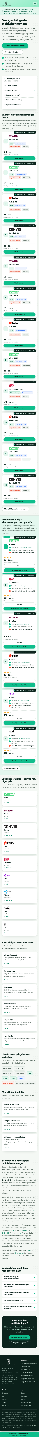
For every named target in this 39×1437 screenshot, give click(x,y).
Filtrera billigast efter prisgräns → (15, 509)
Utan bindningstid (26, 1372)
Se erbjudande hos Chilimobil (19, 608)
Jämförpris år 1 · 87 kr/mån (24, 163)
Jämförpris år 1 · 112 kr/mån (24, 257)
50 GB (13, 1078)
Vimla (19, 1233)
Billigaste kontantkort (28, 1382)
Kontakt (23, 1399)
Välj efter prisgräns (19, 1343)
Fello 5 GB (13, 202)
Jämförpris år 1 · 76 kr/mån (24, 132)
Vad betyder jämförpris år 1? (13, 1300)
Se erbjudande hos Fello (19, 685)
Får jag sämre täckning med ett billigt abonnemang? (16, 1293)
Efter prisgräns (25, 1366)
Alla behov (5, 1405)
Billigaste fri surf (26, 1369)
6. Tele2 (12, 735)
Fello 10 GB (13, 327)
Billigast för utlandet (27, 1379)
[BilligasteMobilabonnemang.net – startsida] (6, 4)
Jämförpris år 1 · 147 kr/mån (24, 350)
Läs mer (19, 566)
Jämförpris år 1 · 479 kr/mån (24, 728)
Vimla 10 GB (13, 171)
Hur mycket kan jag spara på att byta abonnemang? (16, 1285)
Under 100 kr (19, 1068)
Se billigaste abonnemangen (15, 46)
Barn (3, 1396)
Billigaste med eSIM (27, 1375)
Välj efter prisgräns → (12, 52)
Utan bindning (8, 1083)
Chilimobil (5, 1233)
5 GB (29, 1073)
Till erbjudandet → (19, 158)
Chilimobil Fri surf (16, 389)
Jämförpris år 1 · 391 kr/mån (24, 575)
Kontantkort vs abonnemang (25, 1083)
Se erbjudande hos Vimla (19, 570)
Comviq (12, 1230)
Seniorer (4, 1399)
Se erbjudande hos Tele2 (19, 761)
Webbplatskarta (26, 1405)
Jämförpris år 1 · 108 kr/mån (24, 225)
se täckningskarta (26, 547)
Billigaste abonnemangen (19, 1337)
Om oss (28, 1425)
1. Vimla (12, 544)
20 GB (5, 1078)
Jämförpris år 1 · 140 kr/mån (24, 319)
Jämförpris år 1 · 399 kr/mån (24, 690)
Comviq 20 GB (14, 483)
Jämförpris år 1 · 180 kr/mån (24, 444)
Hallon (24, 1230)
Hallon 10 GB (14, 264)
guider (28, 1250)
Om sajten (24, 1396)
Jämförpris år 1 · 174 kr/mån (24, 382)
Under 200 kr (20, 1073)
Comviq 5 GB (14, 233)
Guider (23, 1393)
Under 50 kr (7, 1068)
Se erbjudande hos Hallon (19, 647)
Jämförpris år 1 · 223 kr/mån (24, 652)
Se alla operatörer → (11, 768)
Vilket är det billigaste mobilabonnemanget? (11, 1277)
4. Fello (11, 659)
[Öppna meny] (35, 3)
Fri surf (21, 1078)
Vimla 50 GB (13, 452)
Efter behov (19, 1253)
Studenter (5, 1393)
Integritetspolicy (26, 1402)
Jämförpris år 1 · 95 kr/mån (24, 194)
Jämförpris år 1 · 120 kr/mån (24, 288)
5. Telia (11, 698)
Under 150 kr (7, 1073)
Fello (28, 1228)
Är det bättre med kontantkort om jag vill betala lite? (18, 1307)
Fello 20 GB (13, 420)
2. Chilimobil (14, 583)
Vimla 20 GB (13, 296)
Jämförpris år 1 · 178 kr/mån (24, 413)
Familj (4, 1402)
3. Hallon (12, 621)
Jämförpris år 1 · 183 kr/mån (24, 475)
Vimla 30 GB (13, 358)
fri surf (34, 1210)
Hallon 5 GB (13, 139)
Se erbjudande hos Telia (19, 723)
